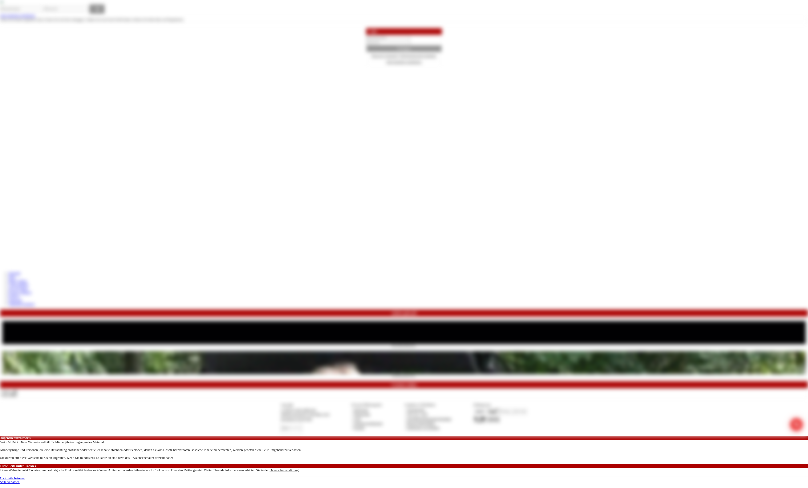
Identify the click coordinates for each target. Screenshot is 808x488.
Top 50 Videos (18, 289)
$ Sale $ (13, 296)
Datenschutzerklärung (284, 470)
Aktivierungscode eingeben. (418, 56)
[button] (404, 48)
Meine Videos (17, 281)
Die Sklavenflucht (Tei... (404, 375)
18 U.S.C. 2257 (417, 414)
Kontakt (359, 428)
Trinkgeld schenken (21, 304)
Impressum (361, 410)
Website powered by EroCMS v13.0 (305, 414)
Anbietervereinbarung (368, 423)
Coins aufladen (18, 285)
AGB (357, 419)
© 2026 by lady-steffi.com (298, 410)
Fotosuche (15, 300)
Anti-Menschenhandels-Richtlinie (429, 419)
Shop (11, 277)
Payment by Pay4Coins (296, 419)
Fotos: (9, 395)
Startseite (14, 273)
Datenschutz (362, 414)
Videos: (9, 391)
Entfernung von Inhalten (423, 428)
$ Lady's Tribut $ (19, 292)
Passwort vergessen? (385, 56)
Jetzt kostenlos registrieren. (18, 15)
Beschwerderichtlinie (421, 423)
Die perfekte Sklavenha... (404, 345)
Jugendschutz (416, 410)
